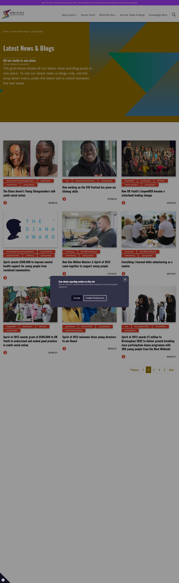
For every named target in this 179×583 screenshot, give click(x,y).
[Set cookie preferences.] (5, 578)
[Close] (125, 279)
